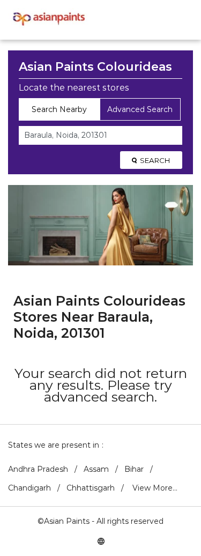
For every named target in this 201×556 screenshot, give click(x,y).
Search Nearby (59, 109)
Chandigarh (29, 488)
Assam (96, 469)
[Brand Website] (100, 540)
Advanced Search (140, 109)
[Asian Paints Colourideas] (48, 20)
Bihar (134, 469)
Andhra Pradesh (38, 469)
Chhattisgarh (90, 488)
